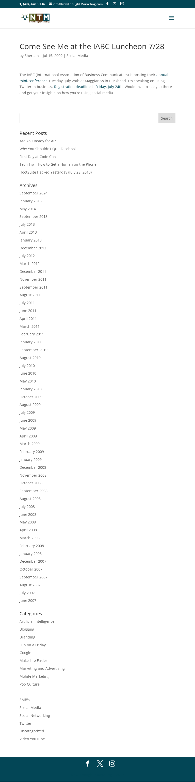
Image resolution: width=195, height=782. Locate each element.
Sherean (32, 55)
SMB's (25, 699)
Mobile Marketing (35, 676)
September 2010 (33, 349)
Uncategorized (32, 731)
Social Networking (35, 715)
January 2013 (31, 240)
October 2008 (31, 482)
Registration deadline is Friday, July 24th (88, 86)
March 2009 (30, 443)
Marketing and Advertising (42, 668)
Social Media (77, 55)
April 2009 (28, 436)
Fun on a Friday (33, 645)
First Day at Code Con (38, 156)
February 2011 (32, 334)
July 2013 (27, 224)
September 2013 (33, 216)
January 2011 (31, 341)
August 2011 (30, 294)
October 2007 (31, 569)
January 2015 (31, 200)
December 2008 (33, 467)
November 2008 (33, 475)
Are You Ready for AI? (38, 140)
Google (25, 652)
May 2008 (28, 522)
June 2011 (28, 310)
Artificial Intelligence (37, 621)
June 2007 (28, 600)
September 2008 (33, 490)
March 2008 (30, 537)
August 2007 (30, 584)
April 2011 (28, 318)
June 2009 (28, 420)
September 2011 (33, 287)
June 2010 (28, 373)
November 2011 (33, 279)
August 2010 (30, 357)
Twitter (25, 723)
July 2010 (27, 365)
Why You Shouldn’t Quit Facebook (48, 148)
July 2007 (27, 592)
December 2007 (33, 561)
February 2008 (32, 545)
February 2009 (32, 451)
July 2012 (27, 255)
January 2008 (31, 553)
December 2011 (33, 271)
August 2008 (30, 498)
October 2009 (31, 396)
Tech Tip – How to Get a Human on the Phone (58, 164)
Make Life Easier (33, 660)
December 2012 (33, 248)
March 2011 (30, 326)
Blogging (27, 629)
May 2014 (28, 208)
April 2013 (28, 232)
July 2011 (27, 302)
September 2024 (33, 193)
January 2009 (31, 459)
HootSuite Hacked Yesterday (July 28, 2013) (56, 172)
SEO (23, 691)
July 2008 (27, 506)
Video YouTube (32, 738)
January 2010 (31, 389)
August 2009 (30, 404)
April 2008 (28, 530)
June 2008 (28, 514)
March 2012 (30, 263)
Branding (27, 637)
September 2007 (33, 577)
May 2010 (28, 381)
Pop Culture (30, 684)
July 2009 (27, 412)
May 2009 (28, 428)
